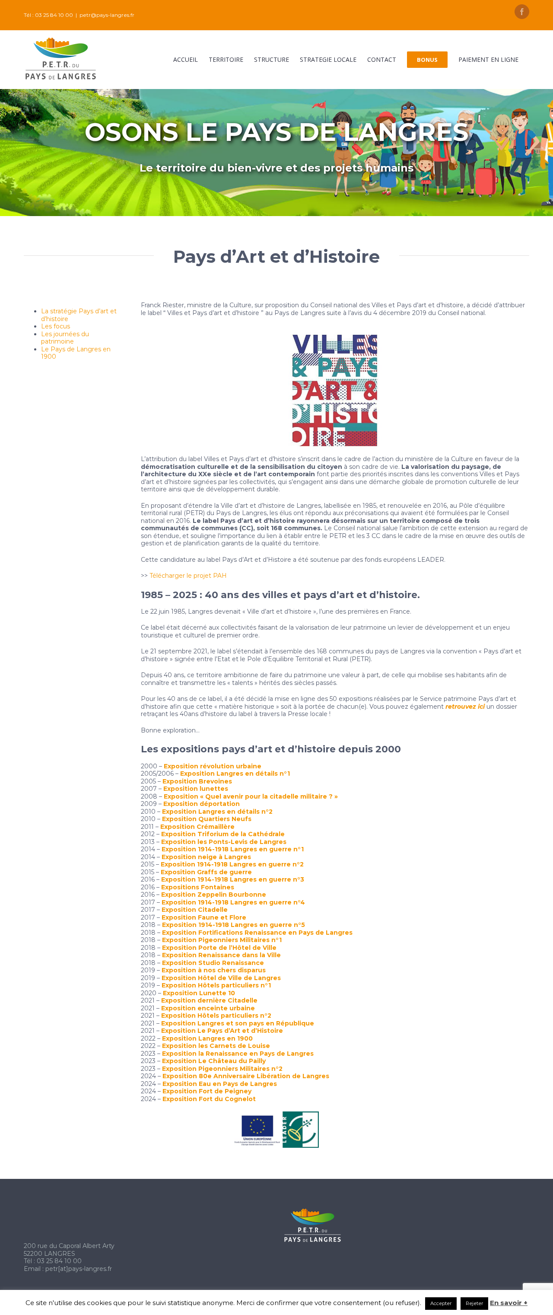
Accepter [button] (440, 1303)
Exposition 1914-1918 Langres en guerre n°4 (233, 902)
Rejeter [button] (474, 1303)
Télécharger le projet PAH (188, 575)
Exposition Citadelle (195, 910)
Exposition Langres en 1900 (207, 1038)
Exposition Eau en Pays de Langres (219, 1084)
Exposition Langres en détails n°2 (217, 811)
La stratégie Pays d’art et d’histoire (79, 315)
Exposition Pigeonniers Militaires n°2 (222, 1069)
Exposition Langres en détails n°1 (235, 773)
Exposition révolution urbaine (212, 766)
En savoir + (509, 1303)
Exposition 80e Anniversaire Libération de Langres (245, 1076)
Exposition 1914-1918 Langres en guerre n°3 (232, 879)
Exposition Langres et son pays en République (237, 1023)
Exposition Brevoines (197, 781)
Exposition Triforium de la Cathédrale (223, 834)
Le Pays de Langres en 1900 (76, 353)
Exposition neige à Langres (206, 857)
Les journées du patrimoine (65, 338)
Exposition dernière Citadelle (209, 1000)
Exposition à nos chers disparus (214, 970)
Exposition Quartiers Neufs (206, 819)
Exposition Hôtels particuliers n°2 (216, 1015)
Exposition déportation (201, 804)
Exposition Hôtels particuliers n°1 (216, 985)
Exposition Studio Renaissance (213, 963)
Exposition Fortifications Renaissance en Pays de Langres (257, 932)
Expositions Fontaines (197, 887)
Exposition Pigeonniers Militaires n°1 (222, 940)
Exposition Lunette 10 (199, 993)
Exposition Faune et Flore (204, 917)
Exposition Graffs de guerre (206, 872)
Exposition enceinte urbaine (208, 1008)
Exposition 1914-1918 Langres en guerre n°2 (232, 864)
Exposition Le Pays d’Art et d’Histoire (222, 1031)
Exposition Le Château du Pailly (214, 1061)
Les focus (55, 326)
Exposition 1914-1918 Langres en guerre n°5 (233, 925)
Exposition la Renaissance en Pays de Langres (238, 1053)
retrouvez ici (465, 706)
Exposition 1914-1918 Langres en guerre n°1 (233, 849)
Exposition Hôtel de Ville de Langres (221, 978)
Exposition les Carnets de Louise (216, 1046)
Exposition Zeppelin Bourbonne (213, 894)
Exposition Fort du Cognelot (209, 1099)
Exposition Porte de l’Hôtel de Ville (219, 948)
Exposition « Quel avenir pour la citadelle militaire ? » (251, 796)
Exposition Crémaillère (197, 827)
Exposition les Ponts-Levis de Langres (223, 842)
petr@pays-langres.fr (106, 15)
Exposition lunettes (195, 789)
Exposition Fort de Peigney (206, 1091)
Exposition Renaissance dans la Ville (221, 955)
